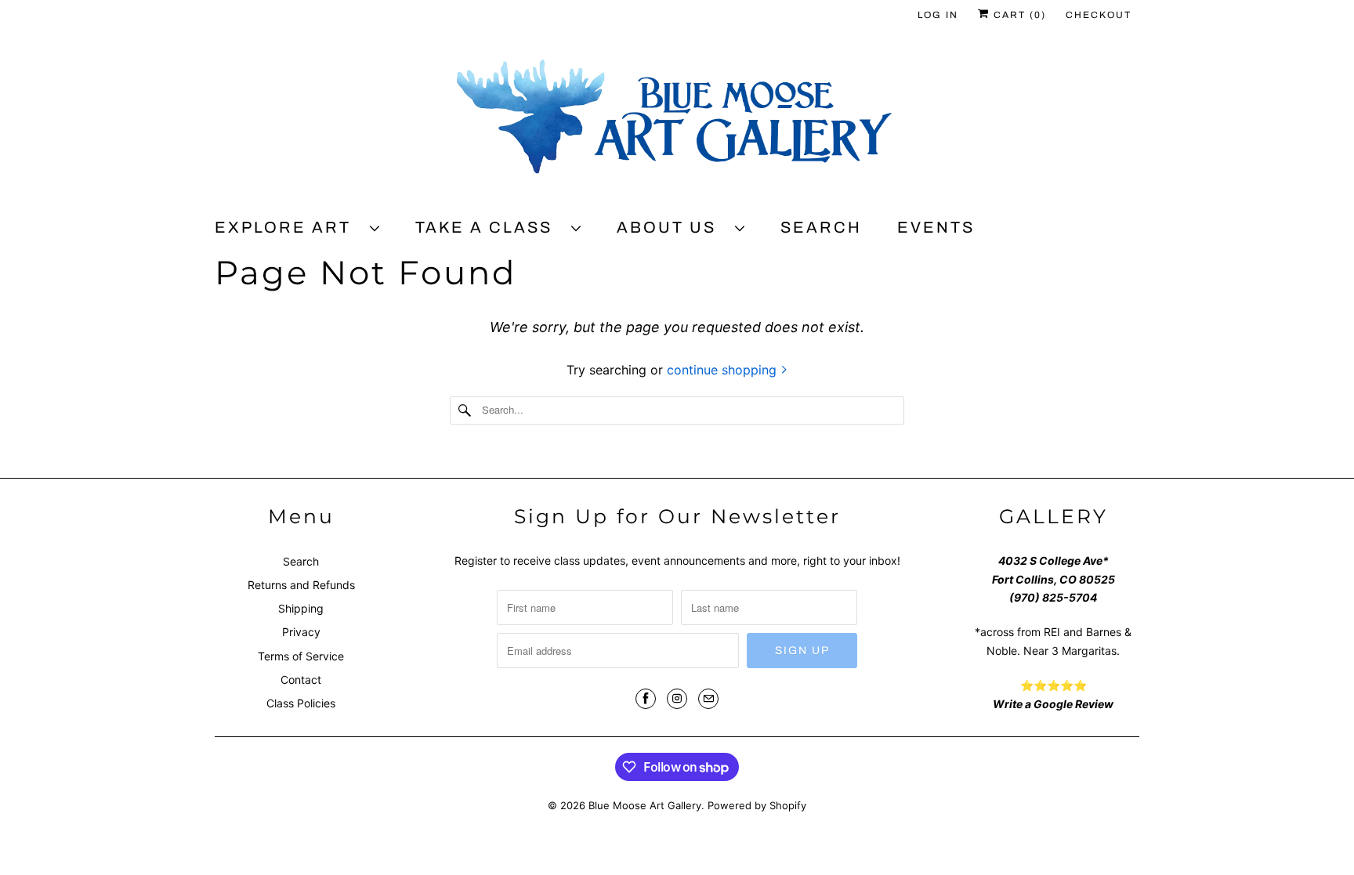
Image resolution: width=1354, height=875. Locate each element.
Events (936, 227)
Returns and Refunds (301, 584)
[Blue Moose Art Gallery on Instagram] (677, 699)
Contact (301, 679)
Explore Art (288, 227)
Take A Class (489, 227)
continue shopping (723, 370)
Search (821, 227)
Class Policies (300, 703)
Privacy (301, 631)
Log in (938, 14)
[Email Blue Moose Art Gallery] (708, 699)
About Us (672, 227)
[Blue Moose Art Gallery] (677, 123)
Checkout (1098, 14)
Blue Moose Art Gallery (644, 805)
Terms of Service (301, 656)
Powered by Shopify (757, 805)
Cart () (1018, 14)
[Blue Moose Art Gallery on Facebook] (645, 699)
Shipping (301, 608)
